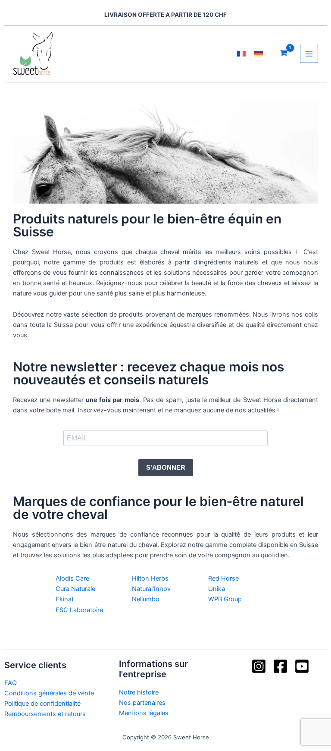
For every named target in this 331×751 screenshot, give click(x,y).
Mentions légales (144, 713)
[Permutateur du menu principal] (309, 54)
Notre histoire (139, 692)
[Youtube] (301, 666)
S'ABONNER (165, 467)
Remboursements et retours (45, 714)
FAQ (10, 683)
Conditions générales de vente (49, 693)
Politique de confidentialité (42, 703)
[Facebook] (280, 666)
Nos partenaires (142, 703)
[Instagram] (258, 666)
